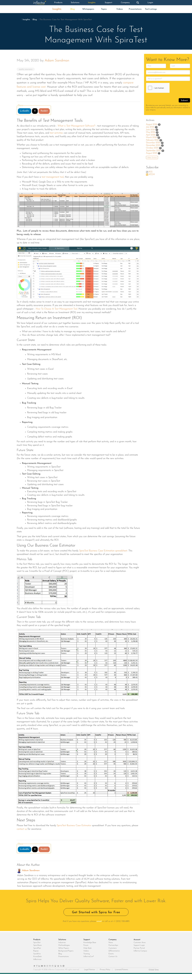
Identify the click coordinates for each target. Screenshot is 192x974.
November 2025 (153, 145)
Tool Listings (151, 9)
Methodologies (64, 945)
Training (86, 954)
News (111, 943)
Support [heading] (86, 940)
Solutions (75, 3)
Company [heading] (113, 940)
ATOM (152, 174)
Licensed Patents (121, 970)
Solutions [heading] (62, 940)
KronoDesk (37, 957)
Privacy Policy (105, 970)
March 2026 (151, 137)
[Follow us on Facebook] (36, 966)
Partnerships (113, 945)
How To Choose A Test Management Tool (56, 309)
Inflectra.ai (37, 959)
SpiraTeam (37, 945)
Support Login (139, 945)
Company (125, 3)
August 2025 (151, 153)
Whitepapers (88, 9)
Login (150, 3)
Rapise (36, 951)
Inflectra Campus (140, 951)
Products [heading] (36, 940)
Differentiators (114, 951)
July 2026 (150, 127)
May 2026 (150, 132)
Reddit (44, 111)
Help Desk (87, 948)
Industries (62, 943)
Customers (113, 948)
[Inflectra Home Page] (41, 2)
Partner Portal (139, 948)
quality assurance (25, 69)
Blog (72, 9)
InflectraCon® (88, 957)
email (99, 921)
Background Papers (65, 951)
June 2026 (150, 130)
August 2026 (151, 124)
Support (108, 3)
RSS (150, 172)
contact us (22, 829)
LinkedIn (24, 111)
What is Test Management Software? (76, 126)
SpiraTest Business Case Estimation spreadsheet (103, 551)
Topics (104, 9)
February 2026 (152, 140)
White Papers (63, 948)
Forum (85, 945)
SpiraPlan (37, 948)
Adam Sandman (57, 60)
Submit (184, 100)
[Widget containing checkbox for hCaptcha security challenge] (165, 88)
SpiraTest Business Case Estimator (74, 825)
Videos (119, 9)
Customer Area (140, 943)
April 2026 (150, 135)
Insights (91, 3)
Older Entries (152, 157)
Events (111, 954)
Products (58, 3)
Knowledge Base (89, 943)
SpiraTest (36, 943)
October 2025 (152, 148)
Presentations (135, 9)
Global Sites (154, 970)
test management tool (53, 177)
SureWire (37, 954)
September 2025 (153, 151)
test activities (56, 133)
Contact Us (113, 957)
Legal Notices (89, 970)
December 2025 (153, 143)
